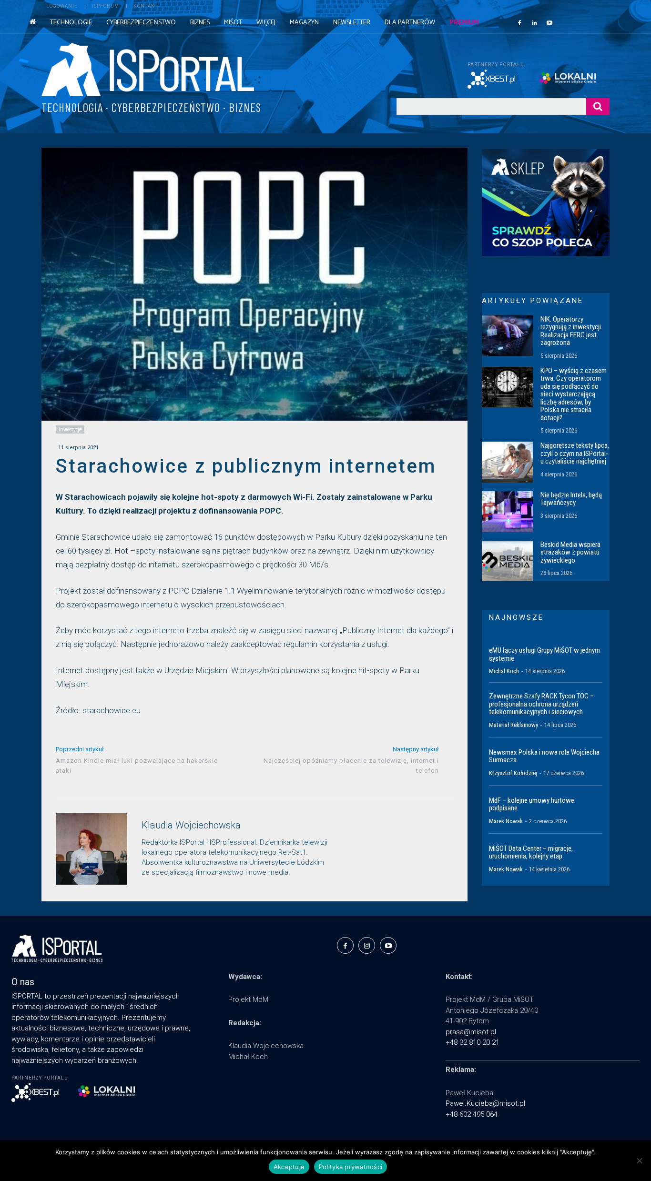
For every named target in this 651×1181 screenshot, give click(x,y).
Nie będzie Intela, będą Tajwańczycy (571, 499)
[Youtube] (549, 22)
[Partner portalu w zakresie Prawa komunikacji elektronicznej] (574, 78)
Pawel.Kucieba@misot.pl (485, 1103)
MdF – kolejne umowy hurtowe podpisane (531, 804)
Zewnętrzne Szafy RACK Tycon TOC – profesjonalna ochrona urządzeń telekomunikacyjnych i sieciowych (541, 704)
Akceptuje (289, 1167)
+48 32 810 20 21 (472, 1042)
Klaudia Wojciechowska (191, 825)
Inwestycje (70, 429)
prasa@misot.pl (471, 1032)
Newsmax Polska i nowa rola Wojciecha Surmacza (544, 756)
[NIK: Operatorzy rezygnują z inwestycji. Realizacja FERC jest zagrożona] (507, 335)
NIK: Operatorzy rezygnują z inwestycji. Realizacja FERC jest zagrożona (571, 331)
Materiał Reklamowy (513, 724)
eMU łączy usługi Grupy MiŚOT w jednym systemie (544, 654)
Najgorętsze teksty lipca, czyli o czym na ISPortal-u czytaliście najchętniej (574, 453)
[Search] (598, 106)
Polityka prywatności (350, 1167)
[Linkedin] (534, 22)
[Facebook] (519, 22)
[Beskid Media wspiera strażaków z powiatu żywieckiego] (507, 561)
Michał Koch (504, 671)
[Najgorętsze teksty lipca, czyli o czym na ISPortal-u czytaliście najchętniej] (507, 462)
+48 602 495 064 (472, 1114)
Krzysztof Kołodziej (513, 773)
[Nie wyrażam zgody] (639, 1160)
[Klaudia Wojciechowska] (91, 849)
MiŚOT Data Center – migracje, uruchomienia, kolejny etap (531, 852)
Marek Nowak (506, 821)
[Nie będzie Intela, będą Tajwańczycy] (507, 511)
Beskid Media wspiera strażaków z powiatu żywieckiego (570, 552)
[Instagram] (366, 945)
